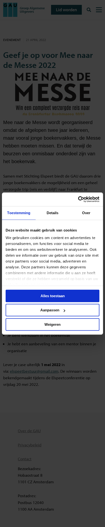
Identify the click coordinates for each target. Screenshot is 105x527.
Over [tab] (86, 213)
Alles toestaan (53, 296)
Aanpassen (49, 310)
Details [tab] (53, 213)
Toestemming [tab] (18, 213)
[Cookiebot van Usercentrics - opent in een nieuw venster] (78, 199)
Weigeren (52, 324)
